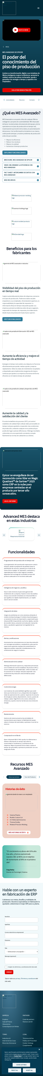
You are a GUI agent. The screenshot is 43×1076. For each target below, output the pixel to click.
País (6, 948)
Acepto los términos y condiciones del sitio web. (22, 967)
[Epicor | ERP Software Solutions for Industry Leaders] (9, 8)
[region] (22, 1060)
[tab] (14, 777)
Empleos (5, 1019)
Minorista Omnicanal (9, 1043)
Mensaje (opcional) (10, 956)
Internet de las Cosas (9, 1041)
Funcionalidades (9, 100)
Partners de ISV (27, 1022)
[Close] (39, 1049)
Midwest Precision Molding (18, 825)
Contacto (32, 100)
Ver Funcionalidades (12, 319)
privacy (18, 979)
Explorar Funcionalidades (15, 153)
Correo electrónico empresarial (14, 932)
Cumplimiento (27, 1045)
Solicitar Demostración (21, 90)
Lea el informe (10, 501)
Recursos (21, 100)
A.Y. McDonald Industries (18, 820)
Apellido (7, 924)
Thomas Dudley (15, 822)
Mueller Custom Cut (16, 817)
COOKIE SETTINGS (21, 1065)
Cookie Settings (28, 1043)
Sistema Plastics (15, 815)
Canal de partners (28, 1019)
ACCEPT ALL (29, 1070)
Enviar (9, 972)
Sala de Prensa (7, 1022)
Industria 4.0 (6, 1038)
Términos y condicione (28, 979)
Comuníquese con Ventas (10, 1027)
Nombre (7, 916)
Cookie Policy (17, 1056)
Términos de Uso (28, 1038)
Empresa (7, 940)
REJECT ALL (15, 1070)
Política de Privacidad (30, 1041)
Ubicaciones (6, 1024)
